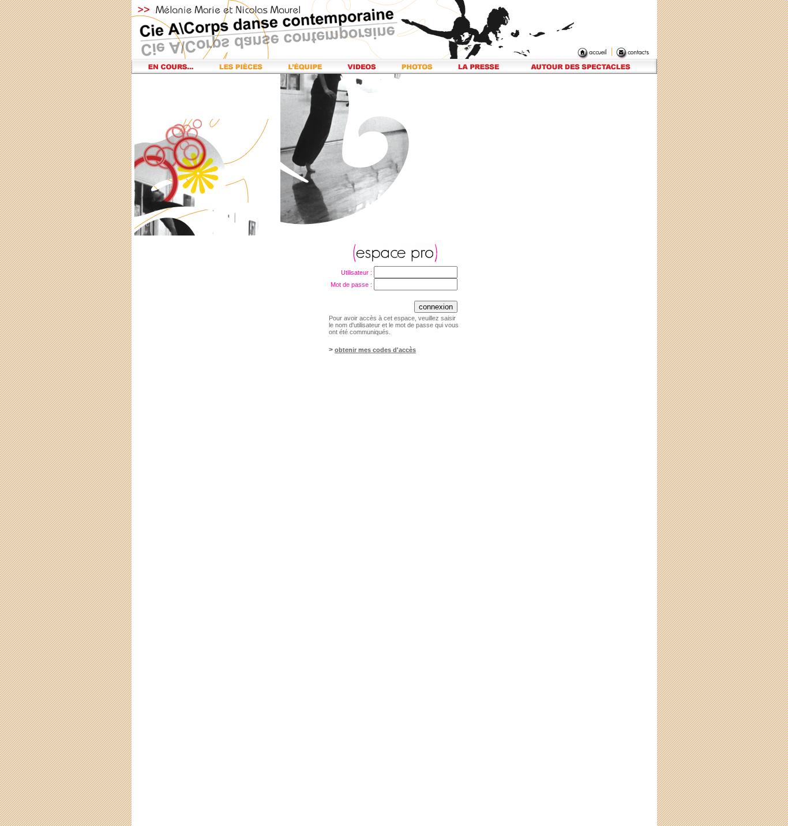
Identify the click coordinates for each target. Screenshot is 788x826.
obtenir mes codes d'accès (375, 349)
